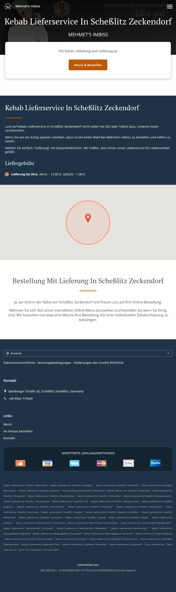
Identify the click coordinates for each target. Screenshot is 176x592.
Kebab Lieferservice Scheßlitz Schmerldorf (99, 495)
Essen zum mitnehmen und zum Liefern (39, 549)
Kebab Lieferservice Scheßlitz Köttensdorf (25, 485)
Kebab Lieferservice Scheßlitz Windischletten (51, 495)
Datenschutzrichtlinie (19, 363)
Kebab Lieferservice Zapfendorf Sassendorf (84, 544)
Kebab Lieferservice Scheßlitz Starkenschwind (147, 495)
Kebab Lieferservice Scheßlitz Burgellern (39, 490)
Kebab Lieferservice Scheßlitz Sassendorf (40, 517)
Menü (7, 424)
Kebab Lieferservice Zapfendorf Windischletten (113, 538)
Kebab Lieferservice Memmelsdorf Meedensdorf (146, 522)
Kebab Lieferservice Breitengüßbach (154, 533)
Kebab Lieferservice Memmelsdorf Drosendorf (28, 528)
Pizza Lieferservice (155, 544)
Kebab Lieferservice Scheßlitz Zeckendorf (83, 490)
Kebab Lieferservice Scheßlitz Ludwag (85, 517)
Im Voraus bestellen (18, 431)
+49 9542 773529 (21, 399)
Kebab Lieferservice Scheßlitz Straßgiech (71, 485)
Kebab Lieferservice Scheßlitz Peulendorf (117, 485)
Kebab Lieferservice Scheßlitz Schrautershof (26, 501)
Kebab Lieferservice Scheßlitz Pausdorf (62, 512)
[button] (170, 6)
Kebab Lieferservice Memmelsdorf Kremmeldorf (93, 522)
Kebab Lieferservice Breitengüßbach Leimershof (108, 533)
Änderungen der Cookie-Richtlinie (99, 363)
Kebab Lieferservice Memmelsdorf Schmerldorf (40, 522)
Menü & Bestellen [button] (88, 65)
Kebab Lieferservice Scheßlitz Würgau (129, 517)
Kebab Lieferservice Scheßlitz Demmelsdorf (40, 506)
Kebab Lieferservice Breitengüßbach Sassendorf (57, 533)
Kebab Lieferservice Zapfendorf (126, 544)
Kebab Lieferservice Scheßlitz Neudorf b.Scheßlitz (112, 512)
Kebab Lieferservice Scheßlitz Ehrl (70, 501)
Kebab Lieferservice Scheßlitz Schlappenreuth (115, 501)
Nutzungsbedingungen (54, 363)
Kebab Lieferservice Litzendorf (71, 538)
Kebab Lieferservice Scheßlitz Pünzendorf (90, 506)
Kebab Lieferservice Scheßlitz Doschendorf (139, 506)
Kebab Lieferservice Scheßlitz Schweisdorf (128, 490)
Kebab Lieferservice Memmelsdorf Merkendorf (82, 528)
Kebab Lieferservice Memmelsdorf (129, 528)
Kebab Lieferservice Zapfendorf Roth (40, 544)
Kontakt (9, 438)
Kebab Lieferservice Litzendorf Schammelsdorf (29, 538)
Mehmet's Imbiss (27, 6)
